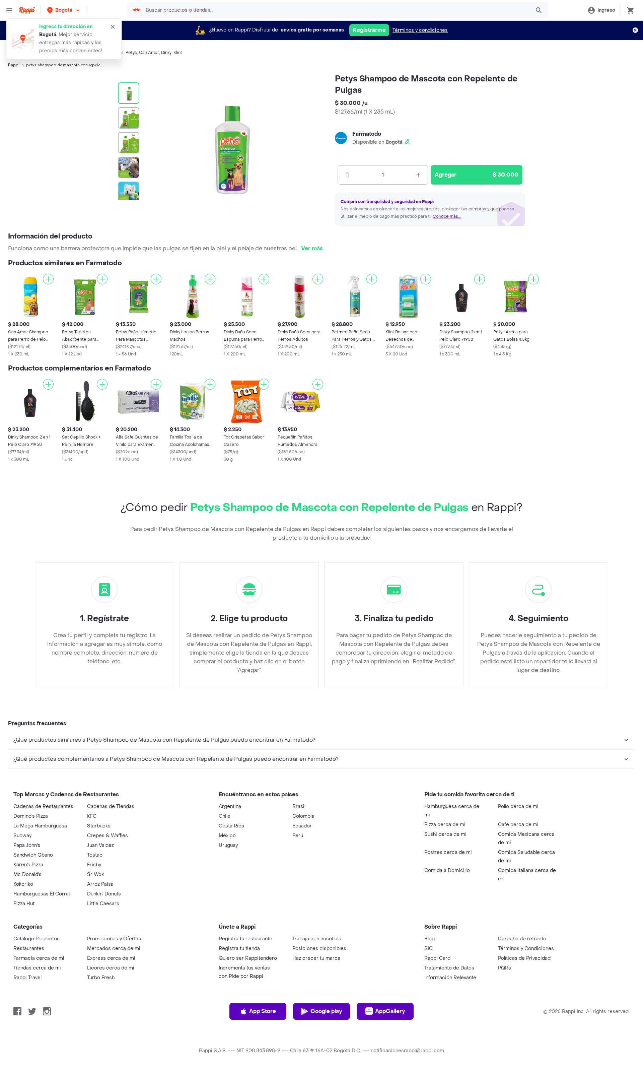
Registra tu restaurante (245, 939)
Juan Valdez (100, 845)
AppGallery (390, 1011)
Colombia (303, 816)
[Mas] (418, 175)
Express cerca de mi (111, 958)
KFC (91, 816)
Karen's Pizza (28, 865)
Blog (429, 939)
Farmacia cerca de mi (38, 958)
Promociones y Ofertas (114, 939)
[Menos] (347, 175)
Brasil (298, 806)
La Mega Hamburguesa (40, 826)
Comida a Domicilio (447, 870)
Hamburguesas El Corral (41, 894)
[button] (64, 10)
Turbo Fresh (101, 978)
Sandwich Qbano (33, 855)
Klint (177, 52)
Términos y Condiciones (526, 948)
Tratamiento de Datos (449, 968)
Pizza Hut (23, 903)
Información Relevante (450, 978)
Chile (224, 816)
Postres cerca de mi (448, 852)
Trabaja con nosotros (316, 939)
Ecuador (302, 826)
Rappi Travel (27, 978)
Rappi (13, 65)
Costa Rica (231, 826)
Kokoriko (23, 884)
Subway (22, 835)
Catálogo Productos (36, 939)
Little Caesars (103, 903)
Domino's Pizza (30, 816)
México (227, 835)
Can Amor (149, 52)
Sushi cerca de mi (445, 834)
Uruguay (228, 845)
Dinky (166, 52)
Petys (131, 52)
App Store (262, 1011)
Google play (326, 1011)
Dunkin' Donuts (104, 894)
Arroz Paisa (100, 884)
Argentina (230, 806)
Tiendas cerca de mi (37, 968)
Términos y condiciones (420, 30)
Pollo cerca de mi (518, 806)
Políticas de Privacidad (524, 958)
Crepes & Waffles (107, 835)
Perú (297, 835)
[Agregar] (48, 279)
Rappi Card (437, 958)
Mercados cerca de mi (113, 948)
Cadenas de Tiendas (110, 806)
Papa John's (26, 845)
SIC (428, 948)
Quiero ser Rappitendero (248, 958)
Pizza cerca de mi (445, 824)
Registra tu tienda (239, 948)
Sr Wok (95, 874)
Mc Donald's (27, 874)
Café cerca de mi (518, 824)
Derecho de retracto (522, 939)
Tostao (94, 855)
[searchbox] (336, 10)
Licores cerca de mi (110, 968)
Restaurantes (28, 948)
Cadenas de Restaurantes (43, 806)
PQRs (504, 968)
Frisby (94, 865)
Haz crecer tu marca (316, 958)
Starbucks (99, 826)
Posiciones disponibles (319, 948)
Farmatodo (366, 133)
